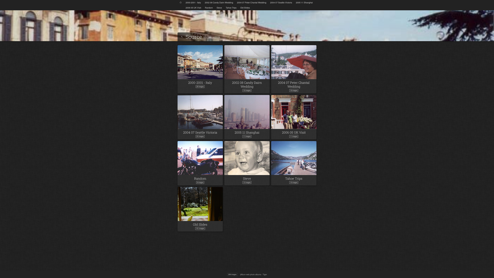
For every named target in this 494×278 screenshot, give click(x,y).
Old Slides (245, 7)
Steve (219, 7)
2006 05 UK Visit (193, 7)
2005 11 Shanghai (304, 2)
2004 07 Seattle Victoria (281, 2)
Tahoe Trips (231, 7)
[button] (5, 273)
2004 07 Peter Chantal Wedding (251, 2)
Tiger (265, 274)
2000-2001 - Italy (193, 2)
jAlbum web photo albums (250, 274)
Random (209, 7)
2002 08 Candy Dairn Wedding (219, 2)
